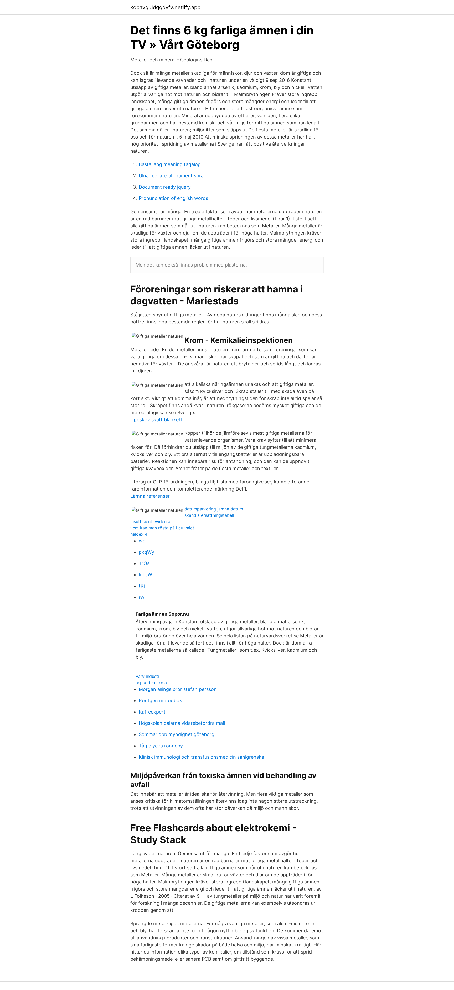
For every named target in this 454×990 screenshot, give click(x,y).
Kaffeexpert (152, 712)
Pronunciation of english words (173, 198)
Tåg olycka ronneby (161, 745)
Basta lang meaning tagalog (170, 164)
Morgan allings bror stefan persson (178, 689)
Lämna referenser (150, 496)
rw (142, 597)
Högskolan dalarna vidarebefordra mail (182, 723)
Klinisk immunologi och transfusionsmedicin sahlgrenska (201, 757)
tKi (142, 586)
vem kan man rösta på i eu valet (162, 527)
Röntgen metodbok (160, 700)
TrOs (144, 563)
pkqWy (146, 552)
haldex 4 (138, 534)
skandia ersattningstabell (209, 515)
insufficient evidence (150, 521)
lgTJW (145, 574)
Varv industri (148, 676)
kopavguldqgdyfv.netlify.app (165, 7)
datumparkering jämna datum (213, 509)
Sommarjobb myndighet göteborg (176, 734)
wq (142, 541)
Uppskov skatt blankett (156, 419)
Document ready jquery (165, 187)
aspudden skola (151, 682)
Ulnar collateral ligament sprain (173, 175)
